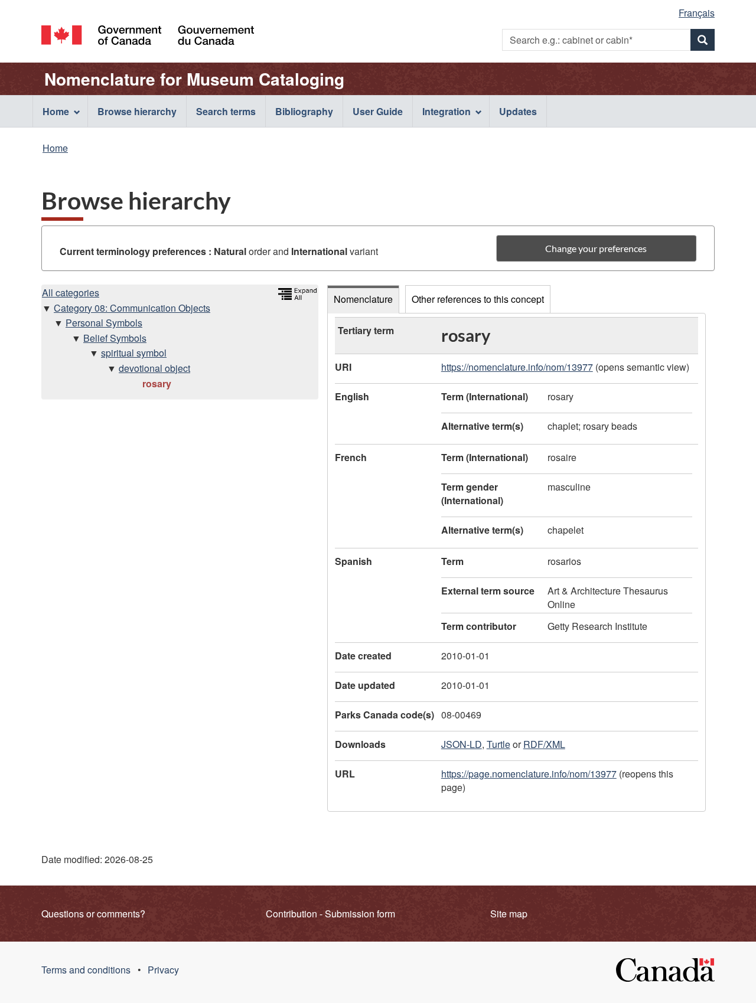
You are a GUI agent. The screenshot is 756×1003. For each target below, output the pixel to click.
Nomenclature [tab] (363, 299)
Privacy (163, 969)
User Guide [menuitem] (378, 111)
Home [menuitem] (56, 111)
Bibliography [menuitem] (304, 111)
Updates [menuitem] (518, 111)
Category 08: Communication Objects (132, 308)
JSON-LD (461, 744)
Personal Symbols (104, 322)
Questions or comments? (93, 913)
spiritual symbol (134, 353)
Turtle (498, 744)
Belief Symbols (114, 338)
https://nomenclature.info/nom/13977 (517, 367)
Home (55, 148)
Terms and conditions (86, 969)
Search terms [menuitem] (226, 111)
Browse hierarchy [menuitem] (137, 111)
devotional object (154, 368)
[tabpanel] (516, 562)
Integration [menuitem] (446, 111)
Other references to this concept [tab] (478, 299)
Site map (508, 913)
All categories (70, 292)
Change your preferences (596, 248)
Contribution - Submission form (330, 913)
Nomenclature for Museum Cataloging (194, 79)
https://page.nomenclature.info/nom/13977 (529, 773)
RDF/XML (544, 744)
